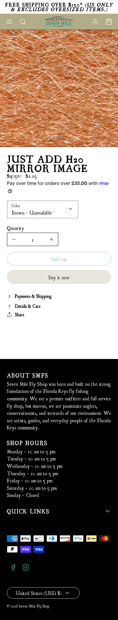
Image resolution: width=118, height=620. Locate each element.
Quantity (15, 228)
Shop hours (27, 442)
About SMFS (27, 375)
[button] (9, 21)
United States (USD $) (39, 593)
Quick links (28, 511)
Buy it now (59, 277)
